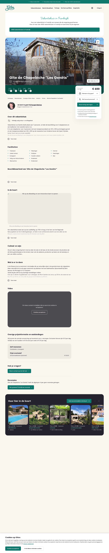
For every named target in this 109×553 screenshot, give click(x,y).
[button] (39, 208)
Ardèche (38, 98)
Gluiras (43, 98)
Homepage (10, 98)
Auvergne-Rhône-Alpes (29, 98)
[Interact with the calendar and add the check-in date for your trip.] (79, 93)
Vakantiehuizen (18, 98)
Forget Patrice (36, 105)
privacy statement (28, 544)
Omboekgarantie (92, 116)
